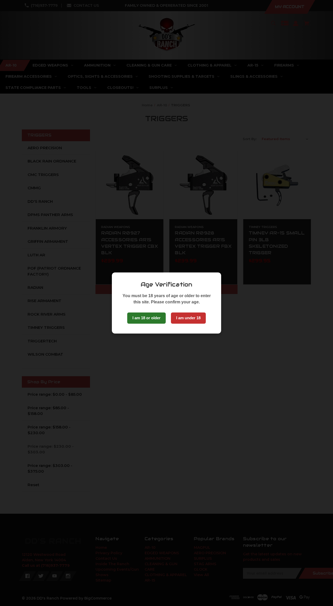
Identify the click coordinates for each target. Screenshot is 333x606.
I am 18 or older (146, 318)
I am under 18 (188, 318)
